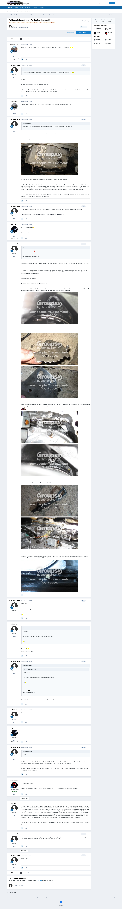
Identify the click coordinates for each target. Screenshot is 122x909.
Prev (12, 38)
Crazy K (110, 28)
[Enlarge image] (71, 47)
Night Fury (99, 32)
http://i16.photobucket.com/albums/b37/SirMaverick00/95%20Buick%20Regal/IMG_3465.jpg (42, 214)
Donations (42, 7)
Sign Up (111, 2)
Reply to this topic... (20, 885)
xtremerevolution (100, 28)
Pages (21, 7)
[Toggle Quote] (23, 69)
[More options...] (88, 44)
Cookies (61, 905)
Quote (26, 59)
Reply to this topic (83, 32)
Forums (9, 11)
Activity (16, 7)
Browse (10, 7)
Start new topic (70, 32)
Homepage (15, 11)
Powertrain (25, 27)
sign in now (39, 880)
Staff (22, 11)
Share (76, 26)
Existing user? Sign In (101, 2)
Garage (35, 7)
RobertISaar (111, 32)
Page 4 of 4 (26, 38)
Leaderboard (28, 11)
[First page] (9, 39)
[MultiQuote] (22, 59)
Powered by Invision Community (61, 906)
